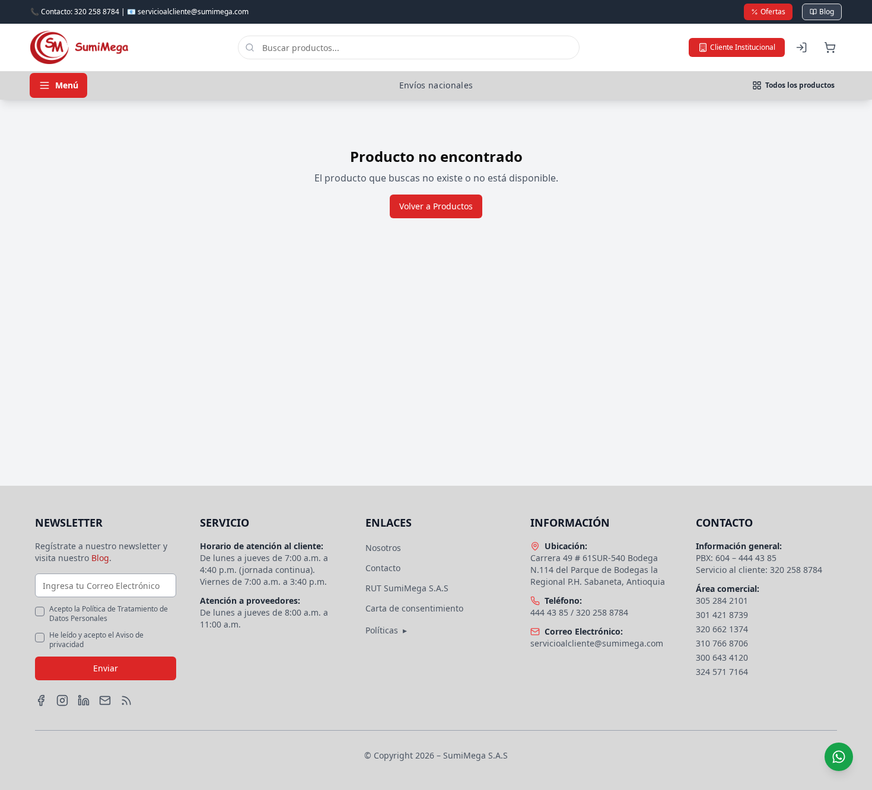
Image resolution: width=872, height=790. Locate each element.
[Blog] (126, 700)
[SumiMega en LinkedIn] (84, 700)
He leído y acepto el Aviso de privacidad (96, 639)
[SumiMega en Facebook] (41, 700)
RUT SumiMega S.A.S (406, 588)
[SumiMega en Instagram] (62, 700)
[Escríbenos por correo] (105, 700)
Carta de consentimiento (414, 608)
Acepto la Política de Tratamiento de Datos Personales (108, 613)
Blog (826, 12)
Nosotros (383, 547)
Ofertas (772, 12)
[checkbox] (39, 611)
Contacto (382, 568)
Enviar (105, 668)
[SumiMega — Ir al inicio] (79, 47)
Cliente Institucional (742, 47)
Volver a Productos (436, 206)
